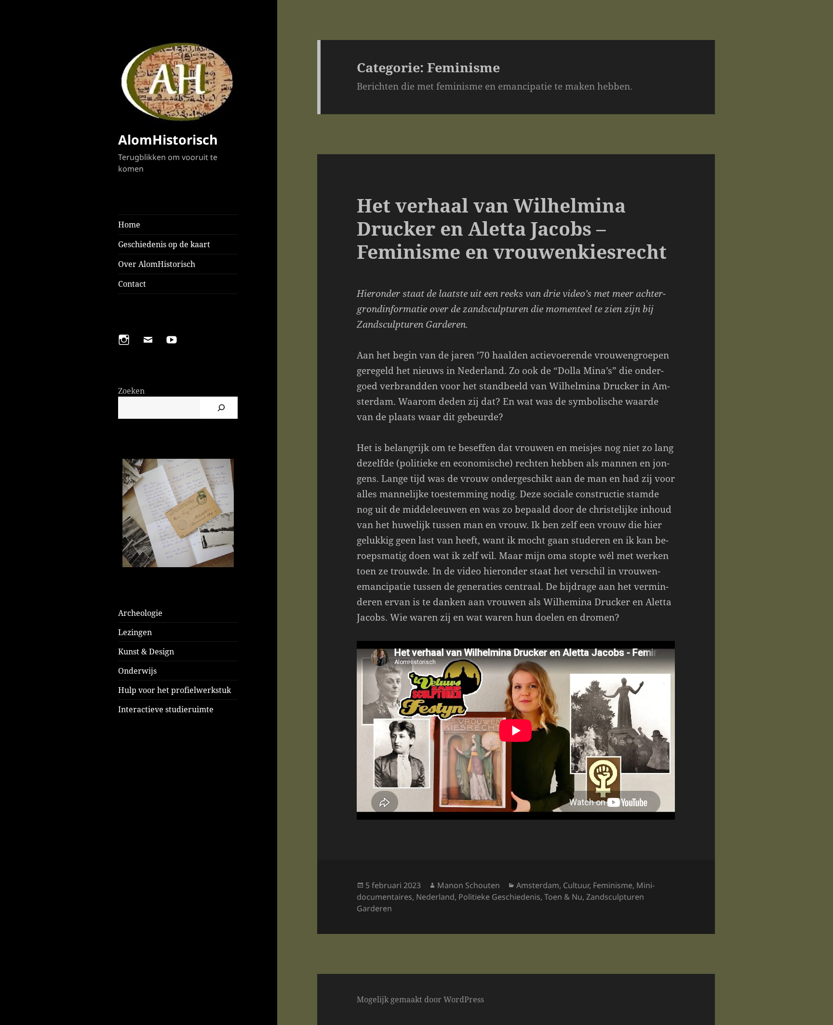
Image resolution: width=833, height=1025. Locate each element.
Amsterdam (537, 885)
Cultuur (576, 885)
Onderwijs (137, 671)
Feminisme (612, 885)
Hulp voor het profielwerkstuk (174, 690)
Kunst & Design (146, 651)
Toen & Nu (563, 897)
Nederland (435, 897)
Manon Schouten (468, 885)
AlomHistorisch (168, 139)
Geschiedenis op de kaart (164, 244)
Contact (132, 284)
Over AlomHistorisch (156, 264)
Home (129, 224)
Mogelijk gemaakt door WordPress (420, 999)
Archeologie (140, 613)
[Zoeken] (221, 408)
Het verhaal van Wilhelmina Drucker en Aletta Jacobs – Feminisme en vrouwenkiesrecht (512, 228)
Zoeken (131, 391)
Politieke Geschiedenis (499, 897)
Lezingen (135, 632)
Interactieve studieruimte (166, 709)
